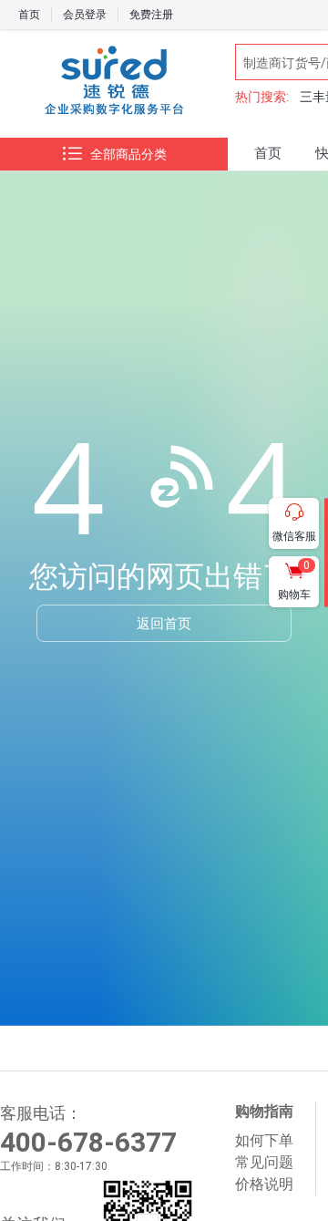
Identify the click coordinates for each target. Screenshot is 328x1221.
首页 (29, 14)
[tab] (268, 154)
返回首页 (164, 623)
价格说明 (264, 1184)
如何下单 (264, 1140)
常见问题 (264, 1162)
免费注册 (151, 14)
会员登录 (85, 14)
